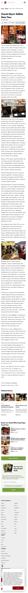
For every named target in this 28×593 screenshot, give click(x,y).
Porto (15, 523)
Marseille (16, 514)
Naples (15, 517)
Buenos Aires (3, 507)
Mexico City (3, 517)
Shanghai (3, 530)
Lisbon (2, 512)
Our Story (3, 551)
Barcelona (3, 505)
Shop (2, 544)
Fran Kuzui (5, 19)
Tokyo (2, 403)
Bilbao (15, 505)
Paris (2, 523)
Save (12, 22)
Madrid (2, 514)
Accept (18, 588)
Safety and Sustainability (5, 555)
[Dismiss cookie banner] (23, 570)
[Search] (9, 3)
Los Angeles (16, 512)
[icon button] (2, 2)
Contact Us (3, 562)
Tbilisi (15, 530)
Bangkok (16, 503)
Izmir (15, 510)
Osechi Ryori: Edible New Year (16, 8)
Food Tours (3, 537)
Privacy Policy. (18, 584)
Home (2, 8)
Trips (2, 542)
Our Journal (3, 546)
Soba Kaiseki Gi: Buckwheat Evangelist (7, 406)
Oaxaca (15, 519)
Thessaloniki (3, 533)
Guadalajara (16, 507)
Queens (2, 526)
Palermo (15, 521)
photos (8, 383)
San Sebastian (3, 528)
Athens (2, 503)
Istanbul (2, 510)
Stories (6, 8)
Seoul (15, 528)
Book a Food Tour (13, 458)
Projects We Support (5, 560)
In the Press (3, 558)
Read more (3, 414)
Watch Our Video (4, 553)
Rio (15, 526)
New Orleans (3, 519)
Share (5, 22)
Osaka (2, 521)
